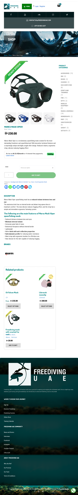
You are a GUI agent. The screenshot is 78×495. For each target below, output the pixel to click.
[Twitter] (18, 187)
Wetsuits (64, 130)
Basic (32, 182)
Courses (64, 82)
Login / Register (40, 6)
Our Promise (7, 468)
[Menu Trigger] (73, 5)
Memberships (65, 116)
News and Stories (9, 432)
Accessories (65, 73)
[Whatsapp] (10, 187)
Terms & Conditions (9, 476)
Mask (45, 182)
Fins (62, 98)
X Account (7, 453)
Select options (13, 306)
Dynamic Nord (10, 335)
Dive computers (66, 85)
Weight (63, 128)
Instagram (7, 444)
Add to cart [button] (13, 345)
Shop (10, 55)
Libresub (42, 297)
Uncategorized (14, 182)
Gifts (63, 101)
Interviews (7, 436)
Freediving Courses (9, 413)
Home (5, 55)
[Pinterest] (26, 187)
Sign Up (6, 405)
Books (63, 79)
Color (6, 167)
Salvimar (14, 337)
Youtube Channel (9, 448)
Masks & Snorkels (23, 182)
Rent (62, 119)
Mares (9, 129)
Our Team (6, 472)
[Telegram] (14, 187)
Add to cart (36, 175)
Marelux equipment (64, 105)
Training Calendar (9, 421)
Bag (62, 76)
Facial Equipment (39, 182)
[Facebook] (6, 187)
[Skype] (30, 187)
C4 (6, 297)
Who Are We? (8, 463)
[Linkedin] (22, 187)
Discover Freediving (9, 409)
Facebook (7, 440)
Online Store (7, 417)
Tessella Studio (64, 489)
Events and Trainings (65, 91)
